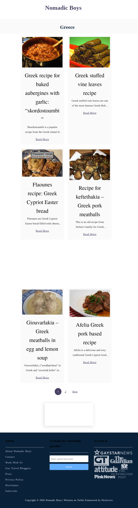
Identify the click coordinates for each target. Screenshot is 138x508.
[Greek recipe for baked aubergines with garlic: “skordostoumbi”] (42, 52)
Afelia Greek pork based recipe (90, 333)
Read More (42, 139)
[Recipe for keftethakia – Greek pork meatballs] (90, 164)
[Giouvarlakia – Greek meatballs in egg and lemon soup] (42, 302)
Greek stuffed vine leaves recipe (89, 84)
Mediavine (107, 500)
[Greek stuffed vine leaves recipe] (90, 52)
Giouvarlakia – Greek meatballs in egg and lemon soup (42, 340)
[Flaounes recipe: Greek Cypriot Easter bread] (42, 163)
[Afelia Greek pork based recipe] (90, 303)
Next (74, 391)
